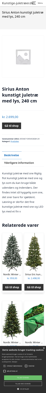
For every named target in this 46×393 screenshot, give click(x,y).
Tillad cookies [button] (23, 378)
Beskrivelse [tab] (11, 155)
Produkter (15, 141)
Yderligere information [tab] (19, 163)
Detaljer (14, 362)
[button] (23, 389)
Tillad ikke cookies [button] (23, 384)
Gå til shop (12, 126)
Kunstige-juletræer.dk (17, 3)
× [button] (44, 348)
